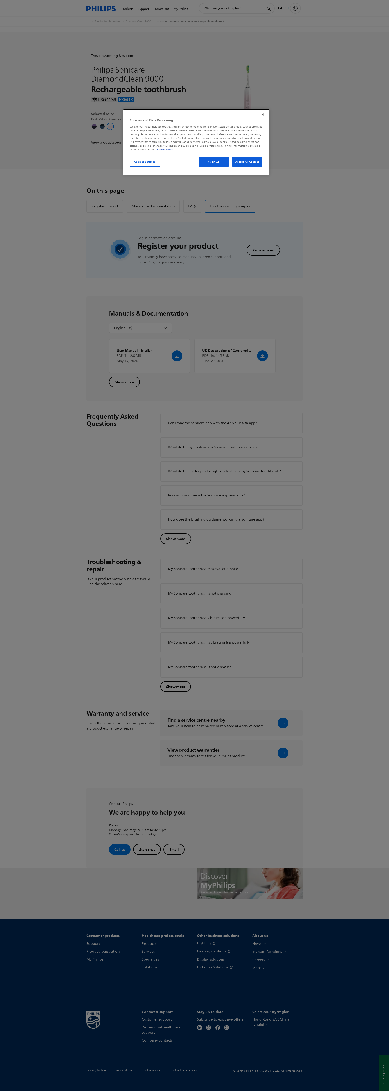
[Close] (263, 114)
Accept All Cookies (247, 161)
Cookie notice (165, 149)
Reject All (214, 161)
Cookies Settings (145, 161)
